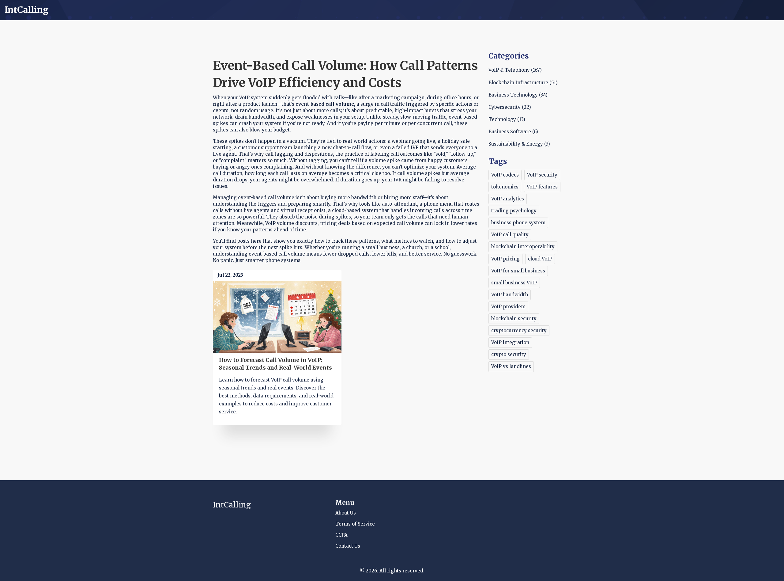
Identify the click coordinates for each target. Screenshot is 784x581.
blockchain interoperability (523, 246)
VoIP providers (508, 306)
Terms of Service (355, 524)
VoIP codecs (505, 175)
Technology (506, 119)
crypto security (508, 354)
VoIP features (542, 187)
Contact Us (347, 546)
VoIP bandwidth (509, 295)
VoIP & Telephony (515, 70)
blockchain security (514, 318)
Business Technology (518, 95)
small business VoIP (514, 283)
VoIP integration (510, 342)
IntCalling (26, 10)
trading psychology (514, 211)
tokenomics (504, 187)
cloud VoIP (540, 259)
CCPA (341, 535)
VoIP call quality (510, 234)
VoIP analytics (507, 199)
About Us (345, 513)
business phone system (518, 223)
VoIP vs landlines (511, 366)
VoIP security (542, 175)
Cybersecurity (509, 107)
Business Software (513, 132)
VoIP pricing (505, 259)
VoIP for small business (518, 271)
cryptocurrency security (519, 330)
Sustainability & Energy (519, 144)
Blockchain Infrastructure (523, 82)
